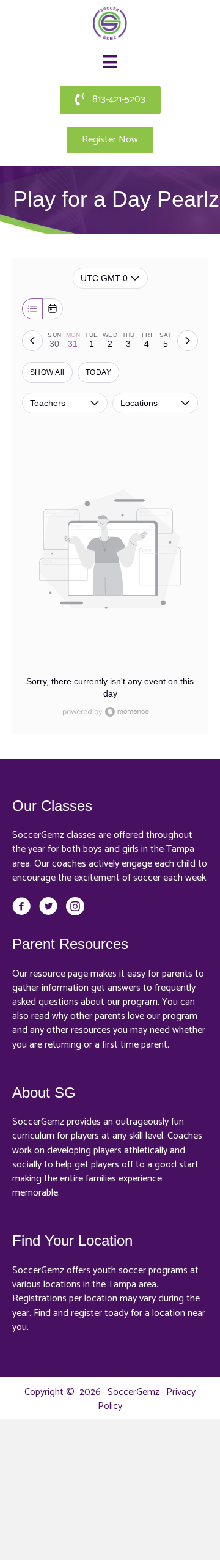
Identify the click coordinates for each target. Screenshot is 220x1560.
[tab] (54, 340)
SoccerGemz (134, 1392)
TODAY (98, 372)
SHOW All (47, 372)
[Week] (32, 308)
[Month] (52, 308)
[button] (110, 100)
